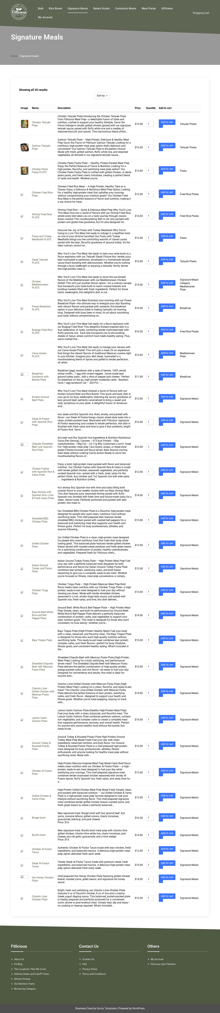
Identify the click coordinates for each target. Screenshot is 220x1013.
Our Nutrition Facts (24, 983)
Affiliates (167, 8)
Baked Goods (101, 8)
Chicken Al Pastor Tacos (42, 851)
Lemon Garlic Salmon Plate (39, 719)
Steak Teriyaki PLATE (40, 261)
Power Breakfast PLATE (41, 308)
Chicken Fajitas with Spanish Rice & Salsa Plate (43, 471)
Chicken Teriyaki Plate (41, 124)
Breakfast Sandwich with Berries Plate (40, 376)
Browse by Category (25, 988)
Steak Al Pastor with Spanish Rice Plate (42, 421)
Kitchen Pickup (22, 979)
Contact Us (88, 959)
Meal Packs (149, 8)
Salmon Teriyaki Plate (41, 147)
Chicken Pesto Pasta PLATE (40, 171)
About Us (19, 959)
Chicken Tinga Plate (40, 592)
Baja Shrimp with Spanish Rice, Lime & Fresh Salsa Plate (43, 495)
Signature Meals (78, 8)
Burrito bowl (39, 834)
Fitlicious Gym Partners (163, 964)
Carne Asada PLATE (39, 355)
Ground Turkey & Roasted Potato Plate (41, 746)
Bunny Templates (107, 1008)
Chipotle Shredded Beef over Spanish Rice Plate (42, 446)
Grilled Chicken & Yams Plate (41, 797)
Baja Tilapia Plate (42, 640)
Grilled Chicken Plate (40, 545)
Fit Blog (18, 964)
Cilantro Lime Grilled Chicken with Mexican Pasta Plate (43, 693)
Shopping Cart (201, 13)
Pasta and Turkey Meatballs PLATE (42, 238)
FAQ (84, 964)
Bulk (40, 8)
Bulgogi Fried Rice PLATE (42, 331)
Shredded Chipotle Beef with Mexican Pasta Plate (42, 666)
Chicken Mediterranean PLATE (40, 284)
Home (14, 56)
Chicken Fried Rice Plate (42, 194)
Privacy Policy (89, 969)
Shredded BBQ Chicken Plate (40, 520)
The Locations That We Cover (30, 969)
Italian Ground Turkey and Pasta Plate (42, 568)
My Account (45, 17)
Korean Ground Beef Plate (40, 398)
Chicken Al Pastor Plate (42, 772)
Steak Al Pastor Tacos (40, 865)
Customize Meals (125, 8)
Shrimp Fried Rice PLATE (42, 216)
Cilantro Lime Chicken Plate (39, 898)
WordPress (138, 1008)
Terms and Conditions (94, 973)
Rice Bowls (55, 8)
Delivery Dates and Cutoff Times (31, 973)
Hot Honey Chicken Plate (42, 879)
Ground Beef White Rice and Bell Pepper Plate (42, 615)
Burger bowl (38, 817)
